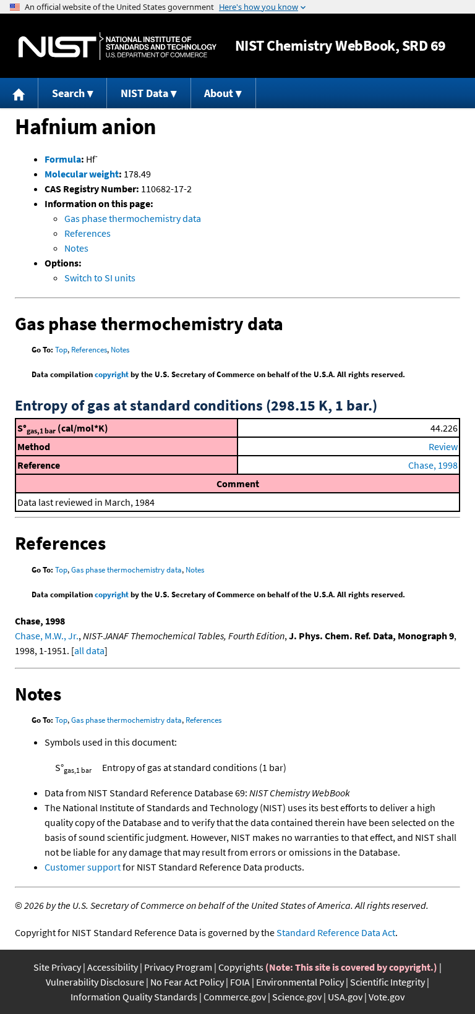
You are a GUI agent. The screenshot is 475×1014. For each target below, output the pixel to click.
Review (443, 446)
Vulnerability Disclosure (95, 982)
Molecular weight (82, 174)
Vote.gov (386, 997)
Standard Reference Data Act (335, 932)
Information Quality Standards (134, 997)
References (87, 233)
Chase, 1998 (433, 465)
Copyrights (240, 967)
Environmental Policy (300, 982)
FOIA (240, 982)
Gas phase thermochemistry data (132, 218)
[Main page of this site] (19, 93)
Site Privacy (57, 967)
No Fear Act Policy (187, 982)
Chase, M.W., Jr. (47, 635)
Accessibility (112, 967)
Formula (63, 159)
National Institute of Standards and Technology (117, 46)
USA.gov (345, 997)
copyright (112, 374)
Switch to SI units (99, 277)
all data (89, 650)
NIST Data (144, 93)
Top (61, 349)
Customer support (83, 867)
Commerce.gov (234, 997)
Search (68, 93)
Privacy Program (178, 967)
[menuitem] (19, 93)
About (218, 93)
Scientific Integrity (387, 982)
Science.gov (297, 997)
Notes (76, 248)
